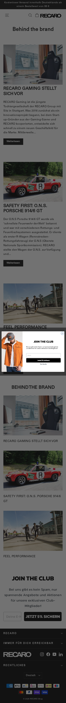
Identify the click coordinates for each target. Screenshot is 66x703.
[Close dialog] (62, 333)
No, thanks (43, 364)
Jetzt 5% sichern (43, 360)
